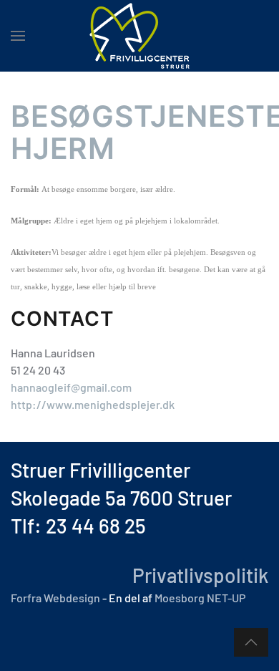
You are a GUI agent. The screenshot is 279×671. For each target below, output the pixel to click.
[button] (18, 36)
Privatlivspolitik (198, 575)
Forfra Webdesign (55, 597)
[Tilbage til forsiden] (139, 36)
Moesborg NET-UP (200, 597)
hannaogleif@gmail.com (71, 387)
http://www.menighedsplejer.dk (93, 404)
